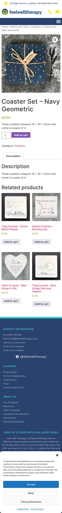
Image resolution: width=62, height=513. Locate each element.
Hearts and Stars (19, 26)
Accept (31, 484)
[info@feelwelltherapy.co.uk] (57, 12)
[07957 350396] (50, 12)
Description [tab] (13, 156)
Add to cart (21, 135)
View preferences (31, 501)
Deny (31, 493)
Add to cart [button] (11, 241)
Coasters (36, 26)
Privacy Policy (37, 509)
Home (5, 26)
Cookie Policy (23, 509)
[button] (57, 455)
